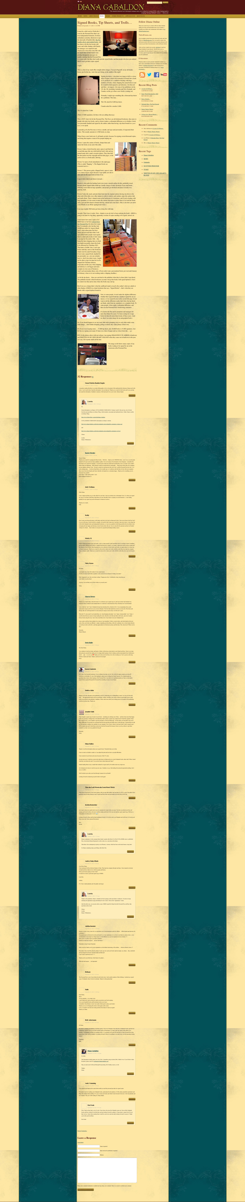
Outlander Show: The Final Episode (150, 104)
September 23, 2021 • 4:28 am (92, 693)
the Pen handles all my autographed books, (89, 41)
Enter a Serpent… (145, 99)
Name (103, 1146)
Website (102, 1155)
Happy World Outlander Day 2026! (149, 94)
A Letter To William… (147, 89)
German (81, 1)
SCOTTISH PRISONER (151, 166)
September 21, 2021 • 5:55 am (92, 746)
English (78, 1)
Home (80, 16)
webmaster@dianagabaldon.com (101, 1061)
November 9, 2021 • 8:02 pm (94, 404)
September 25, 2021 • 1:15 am (92, 599)
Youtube (163, 75)
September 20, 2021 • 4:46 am (92, 863)
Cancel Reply (81, 1142)
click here (158, 47)
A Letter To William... (158, 128)
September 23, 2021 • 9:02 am (92, 671)
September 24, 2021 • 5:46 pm (92, 645)
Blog (102, 16)
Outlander (147, 162)
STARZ (146, 169)
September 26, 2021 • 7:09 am (92, 565)
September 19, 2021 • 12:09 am (92, 992)
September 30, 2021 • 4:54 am (92, 517)
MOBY (146, 159)
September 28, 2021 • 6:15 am (92, 541)
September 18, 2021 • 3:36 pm (94, 1053)
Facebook (156, 75)
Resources (141, 16)
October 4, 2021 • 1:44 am (91, 455)
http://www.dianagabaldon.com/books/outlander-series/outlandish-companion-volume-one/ (101, 424)
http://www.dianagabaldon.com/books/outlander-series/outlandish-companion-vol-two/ (100, 431)
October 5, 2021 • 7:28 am (93, 836)
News (85, 16)
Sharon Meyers (90, 596)
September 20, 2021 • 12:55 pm (92, 807)
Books (108, 16)
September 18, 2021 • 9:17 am (92, 1022)
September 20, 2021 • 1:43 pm (92, 789)
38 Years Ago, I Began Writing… (149, 114)
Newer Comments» (82, 1131)
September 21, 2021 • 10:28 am (92, 714)
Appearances (130, 16)
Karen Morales (90, 453)
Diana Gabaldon (93, 1051)
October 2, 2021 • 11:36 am (91, 489)
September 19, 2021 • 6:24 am (92, 974)
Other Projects (118, 16)
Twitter (149, 75)
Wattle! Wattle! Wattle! (147, 109)
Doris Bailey (89, 642)
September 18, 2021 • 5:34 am (92, 1085)
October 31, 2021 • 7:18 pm (91, 385)
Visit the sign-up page (148, 65)
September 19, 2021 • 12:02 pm (92, 928)
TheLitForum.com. (147, 40)
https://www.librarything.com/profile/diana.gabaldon (93, 417)
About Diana (93, 16)
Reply (132, 395)
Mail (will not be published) (108, 1150)
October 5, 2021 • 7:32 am (93, 896)
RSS (142, 75)
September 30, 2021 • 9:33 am (94, 1107)
